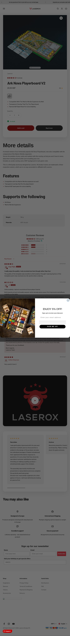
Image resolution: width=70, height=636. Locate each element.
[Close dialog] (68, 300)
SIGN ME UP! (52, 326)
